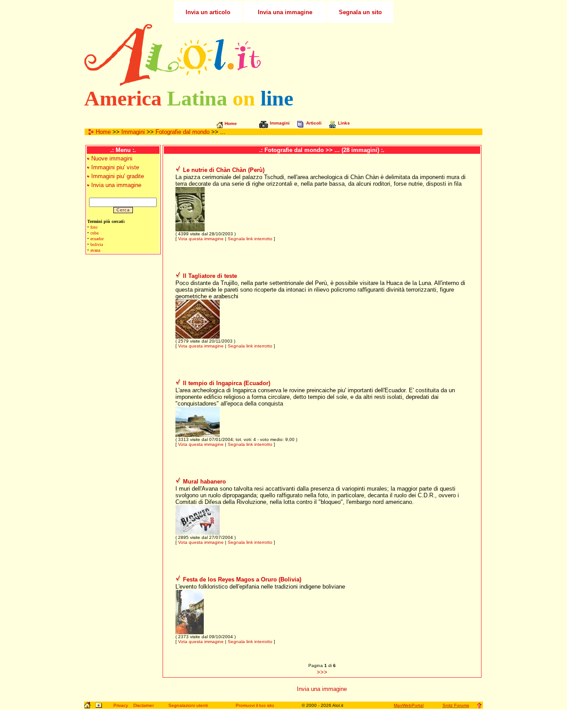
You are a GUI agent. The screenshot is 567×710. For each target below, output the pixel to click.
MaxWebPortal (408, 705)
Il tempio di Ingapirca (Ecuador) (226, 383)
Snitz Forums (456, 705)
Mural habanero (204, 481)
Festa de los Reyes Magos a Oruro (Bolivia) (242, 579)
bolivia (96, 244)
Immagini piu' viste (115, 167)
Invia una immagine (116, 185)
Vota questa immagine (201, 238)
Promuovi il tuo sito (255, 705)
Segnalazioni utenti (188, 705)
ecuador (97, 238)
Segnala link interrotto (250, 238)
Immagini (133, 132)
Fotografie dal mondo (182, 132)
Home (103, 132)
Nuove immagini (111, 158)
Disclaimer (143, 705)
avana (95, 250)
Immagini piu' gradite (117, 176)
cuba (94, 232)
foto (93, 227)
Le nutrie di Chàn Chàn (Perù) (223, 170)
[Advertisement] (378, 55)
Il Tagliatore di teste (210, 276)
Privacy (120, 705)
